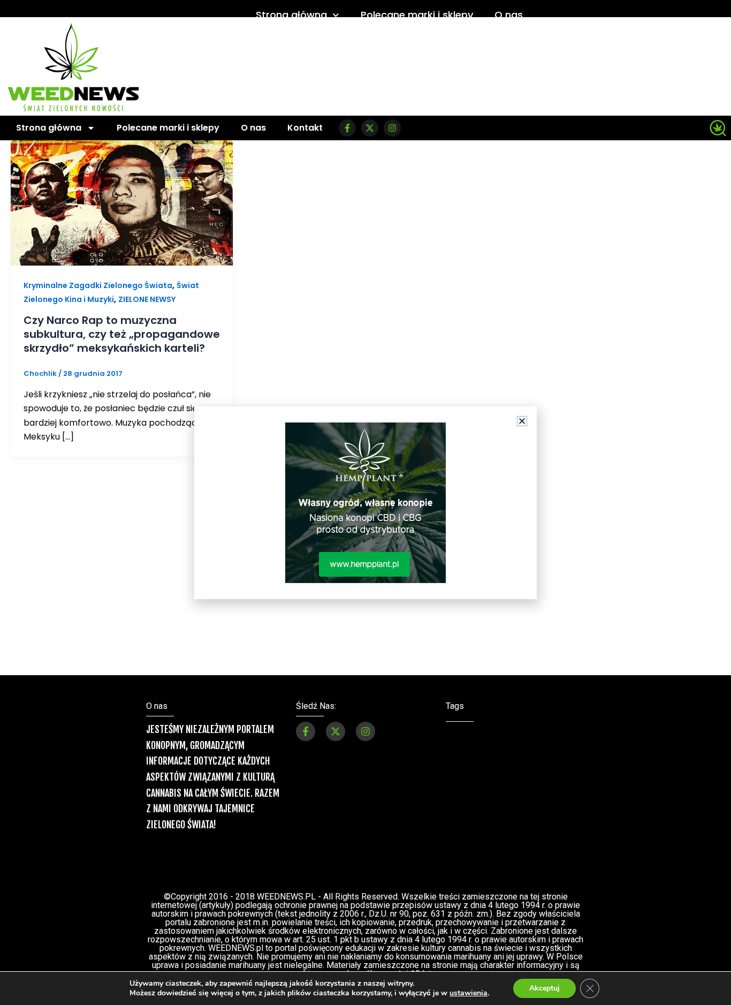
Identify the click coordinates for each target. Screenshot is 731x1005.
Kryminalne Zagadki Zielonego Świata (98, 285)
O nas (508, 14)
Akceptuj (544, 988)
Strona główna (291, 14)
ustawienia (469, 993)
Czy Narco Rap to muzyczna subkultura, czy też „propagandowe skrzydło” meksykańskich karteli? (122, 334)
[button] (522, 421)
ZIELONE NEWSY (147, 299)
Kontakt (305, 128)
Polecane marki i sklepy (417, 14)
